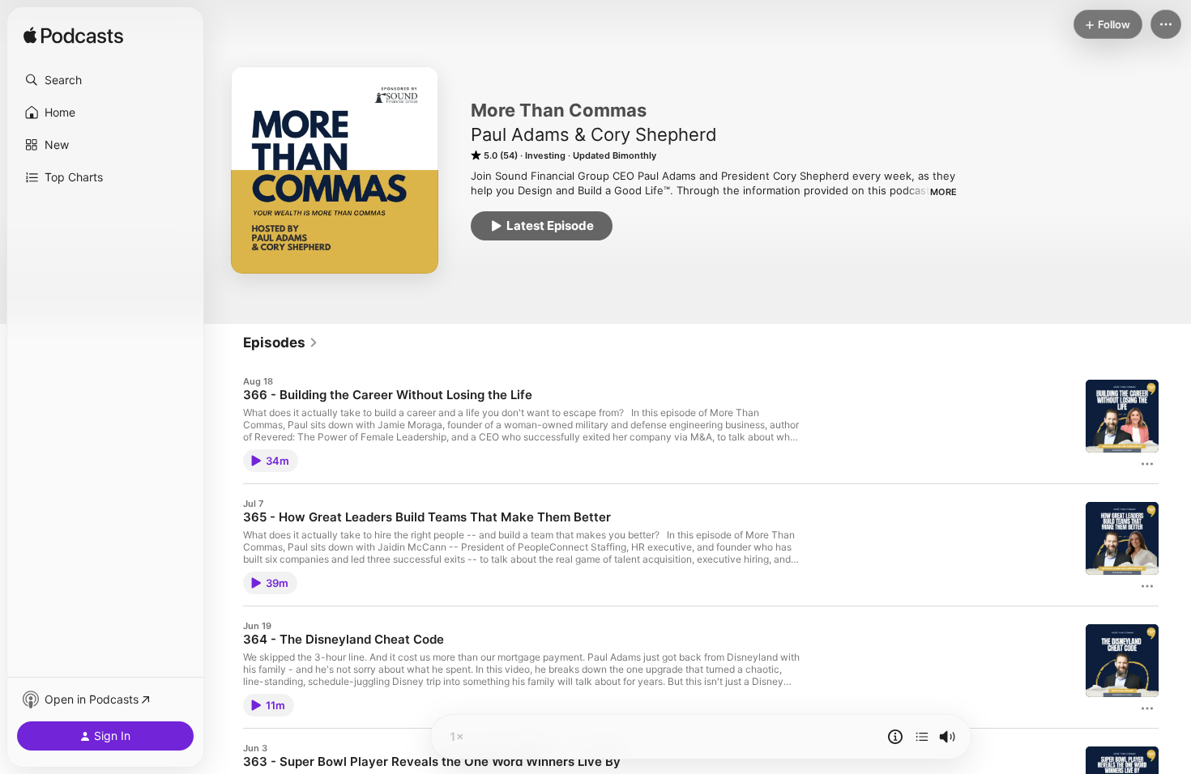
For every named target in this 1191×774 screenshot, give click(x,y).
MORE (943, 192)
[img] (73, 36)
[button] (105, 80)
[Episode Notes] (895, 736)
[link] (280, 342)
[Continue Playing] (922, 736)
